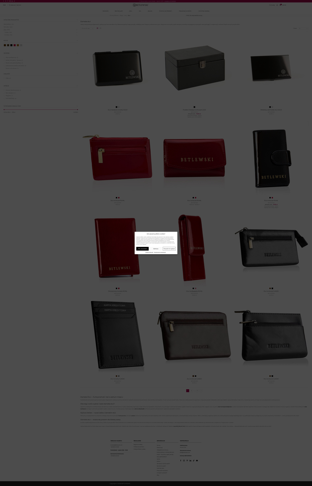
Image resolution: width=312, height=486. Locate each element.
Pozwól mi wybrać (169, 249)
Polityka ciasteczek (149, 252)
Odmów (155, 249)
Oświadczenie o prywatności (160, 252)
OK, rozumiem (142, 249)
